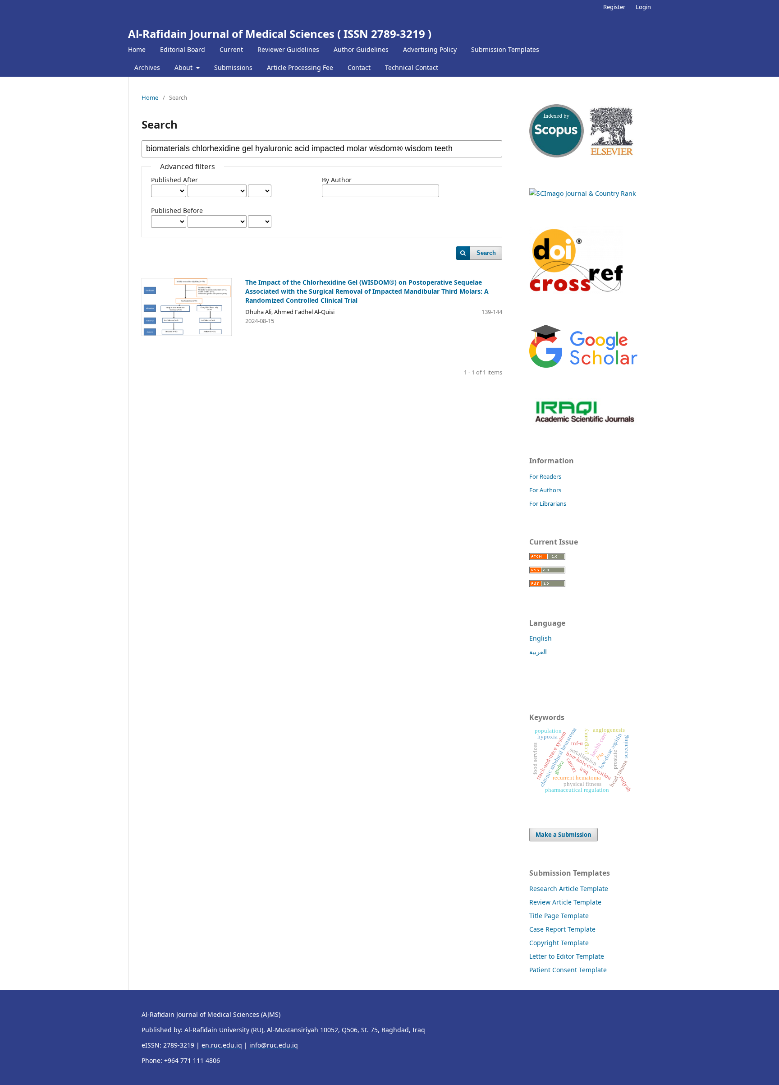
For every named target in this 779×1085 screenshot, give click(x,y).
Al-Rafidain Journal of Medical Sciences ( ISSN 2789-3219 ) (279, 33)
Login (643, 7)
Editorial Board (182, 49)
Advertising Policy (430, 49)
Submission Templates (505, 49)
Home (137, 49)
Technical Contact (411, 67)
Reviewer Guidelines (288, 49)
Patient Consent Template (568, 969)
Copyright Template (559, 942)
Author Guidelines (361, 49)
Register (614, 7)
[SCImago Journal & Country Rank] (582, 193)
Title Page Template (559, 915)
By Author (337, 179)
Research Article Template (568, 888)
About (184, 67)
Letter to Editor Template (566, 956)
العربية (538, 651)
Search (486, 252)
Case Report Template (562, 929)
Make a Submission (563, 835)
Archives (147, 67)
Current (231, 49)
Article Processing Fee (300, 67)
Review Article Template (565, 902)
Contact (359, 67)
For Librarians (547, 503)
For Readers (545, 476)
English (540, 638)
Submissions (233, 67)
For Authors (545, 490)
